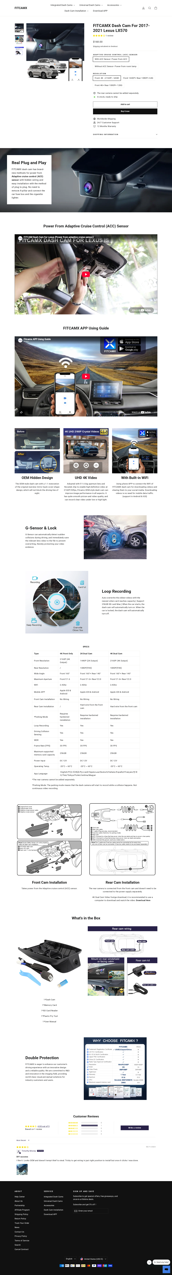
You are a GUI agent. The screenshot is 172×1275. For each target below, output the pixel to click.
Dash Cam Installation (76, 11)
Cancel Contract (21, 1249)
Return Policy (20, 1219)
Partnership (20, 1205)
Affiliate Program (22, 1210)
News (17, 1227)
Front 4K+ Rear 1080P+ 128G (108, 85)
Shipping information (105, 134)
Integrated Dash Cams (62, 5)
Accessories (113, 5)
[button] (99, 35)
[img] (22, 1147)
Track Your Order (22, 1223)
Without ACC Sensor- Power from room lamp (115, 66)
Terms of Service (22, 1240)
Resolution (99, 74)
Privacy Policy (21, 1236)
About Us (18, 1201)
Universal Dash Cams (90, 5)
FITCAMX (21, 8)
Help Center (20, 1197)
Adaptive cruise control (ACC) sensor (115, 55)
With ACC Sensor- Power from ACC (111, 59)
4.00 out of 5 (44, 1126)
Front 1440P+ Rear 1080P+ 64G (138, 78)
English (69, 1259)
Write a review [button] (134, 1128)
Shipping (96, 46)
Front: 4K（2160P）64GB (107, 78)
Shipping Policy (21, 1214)
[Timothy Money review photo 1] (22, 1169)
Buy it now (125, 111)
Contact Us (19, 1232)
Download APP (100, 11)
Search (18, 1245)
